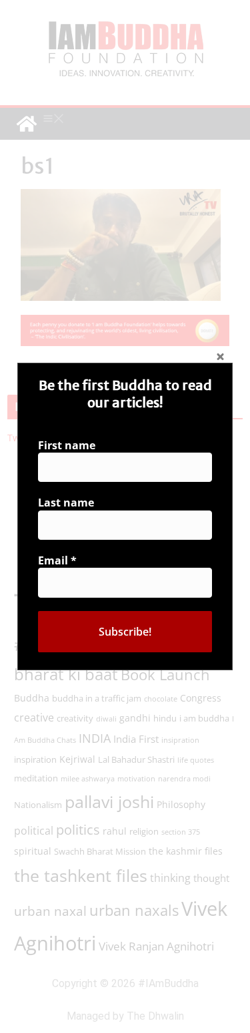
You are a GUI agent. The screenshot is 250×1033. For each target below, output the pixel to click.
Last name (66, 502)
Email (57, 560)
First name (66, 445)
